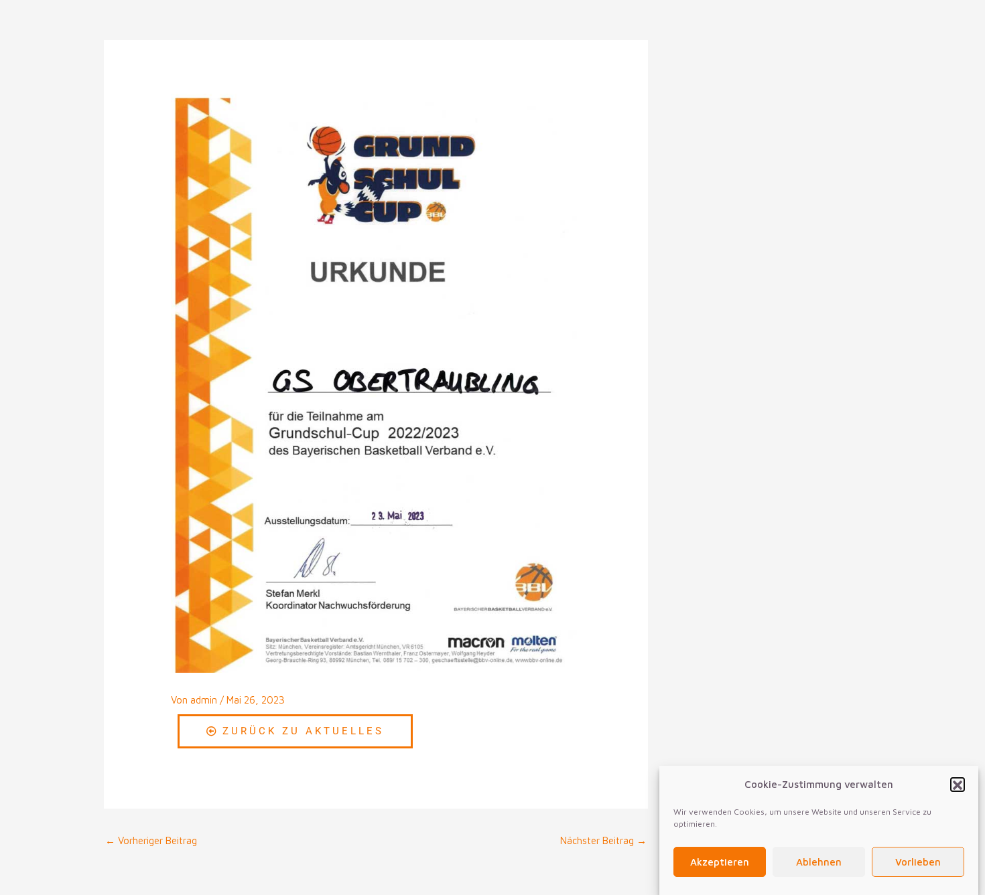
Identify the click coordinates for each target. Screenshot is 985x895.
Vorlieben (918, 862)
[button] (957, 785)
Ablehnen (819, 862)
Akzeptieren (719, 862)
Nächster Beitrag (603, 840)
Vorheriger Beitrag (151, 840)
